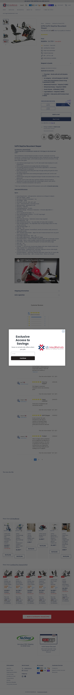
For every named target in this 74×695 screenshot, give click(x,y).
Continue (23, 358)
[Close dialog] (63, 331)
